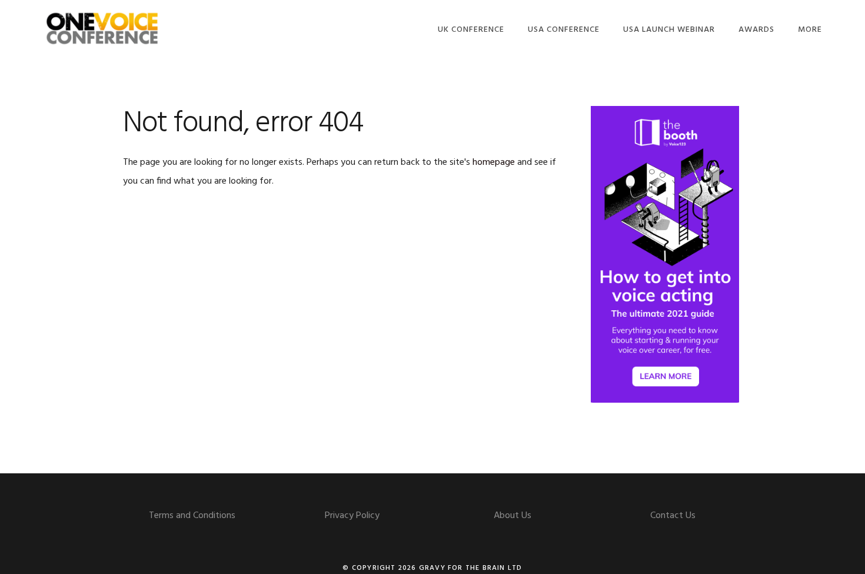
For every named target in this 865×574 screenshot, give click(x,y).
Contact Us (673, 515)
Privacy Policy (352, 515)
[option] (665, 254)
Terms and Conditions (192, 515)
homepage (494, 162)
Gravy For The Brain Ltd (471, 568)
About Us (512, 515)
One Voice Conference (102, 28)
